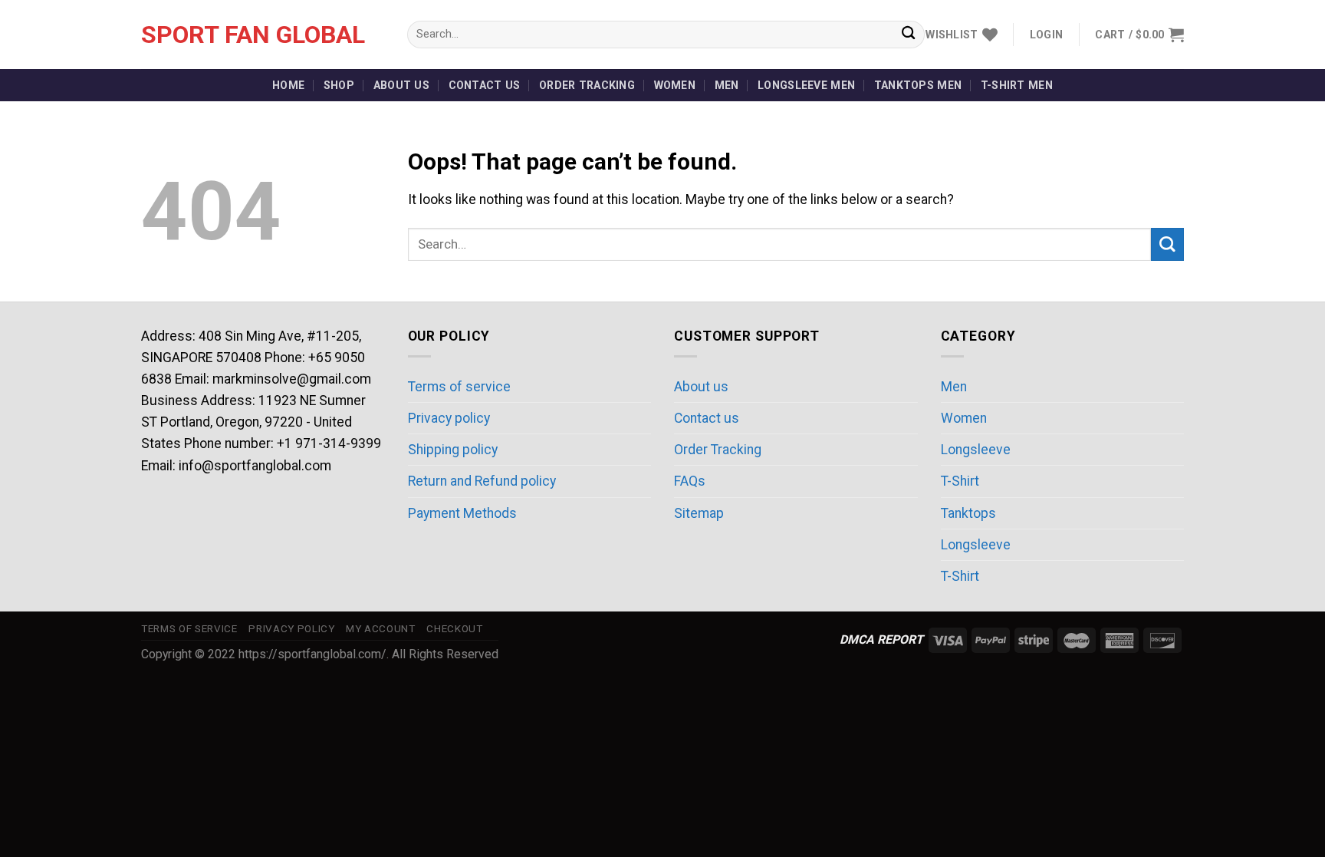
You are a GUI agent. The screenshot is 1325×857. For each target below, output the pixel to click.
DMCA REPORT (881, 639)
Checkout (454, 629)
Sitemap (699, 513)
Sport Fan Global (253, 34)
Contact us (485, 85)
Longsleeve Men (806, 85)
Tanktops (968, 513)
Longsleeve (976, 449)
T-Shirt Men (1017, 85)
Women (674, 85)
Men (727, 85)
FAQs (689, 481)
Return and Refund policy (482, 481)
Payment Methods (462, 513)
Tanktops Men (918, 85)
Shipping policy (453, 449)
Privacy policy (449, 418)
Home (288, 85)
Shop (339, 85)
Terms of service (459, 386)
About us (401, 85)
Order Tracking (587, 85)
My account (381, 629)
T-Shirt (960, 481)
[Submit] (908, 35)
